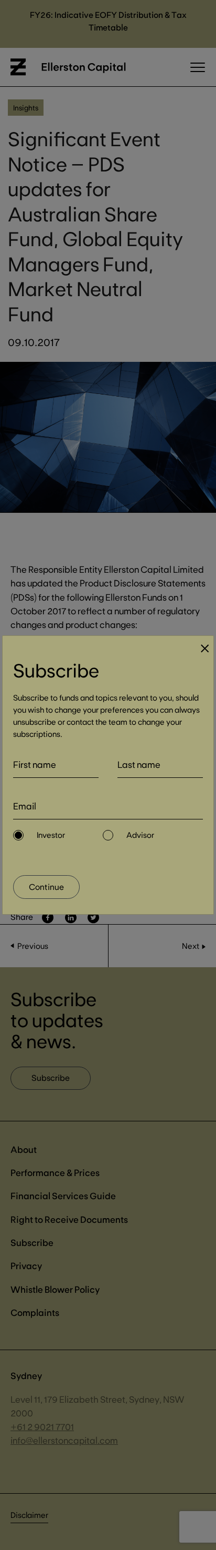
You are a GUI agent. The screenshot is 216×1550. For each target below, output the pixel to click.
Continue (46, 886)
